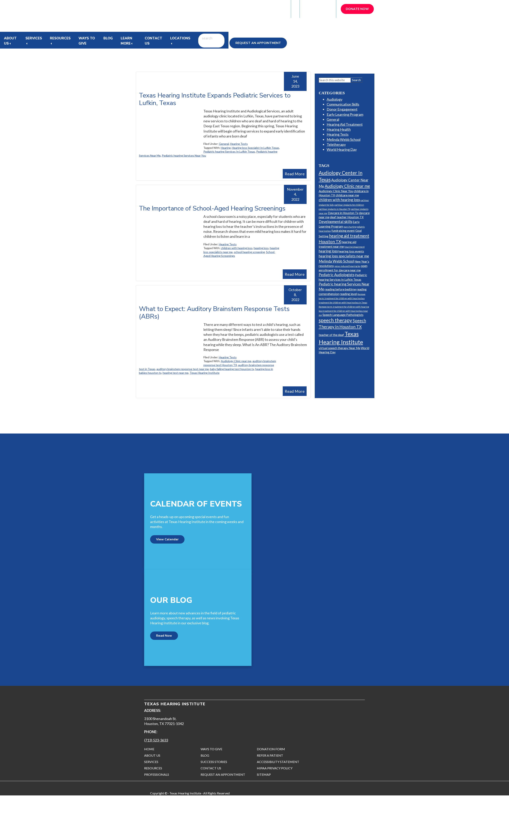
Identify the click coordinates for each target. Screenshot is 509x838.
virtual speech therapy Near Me (339, 348)
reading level (348, 294)
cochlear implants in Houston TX (334, 209)
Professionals (156, 774)
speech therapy (335, 320)
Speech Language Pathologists (342, 315)
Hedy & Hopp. (94, 830)
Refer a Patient (318, 9)
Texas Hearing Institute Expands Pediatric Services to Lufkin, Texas (214, 99)
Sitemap (264, 774)
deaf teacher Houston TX (347, 217)
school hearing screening (249, 252)
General (224, 143)
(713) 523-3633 (156, 740)
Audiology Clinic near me (236, 361)
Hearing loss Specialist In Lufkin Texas (255, 147)
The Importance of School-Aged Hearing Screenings (212, 208)
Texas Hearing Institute (205, 372)
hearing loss (261, 248)
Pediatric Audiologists (336, 275)
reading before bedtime (340, 289)
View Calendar (167, 539)
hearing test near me (175, 372)
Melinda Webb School (343, 139)
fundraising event (343, 230)
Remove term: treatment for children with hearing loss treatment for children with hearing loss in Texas (343, 298)
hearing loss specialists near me (344, 256)
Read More (295, 173)
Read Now (164, 635)
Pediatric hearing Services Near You (184, 155)
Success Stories (214, 762)
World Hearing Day (342, 149)
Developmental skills (335, 221)
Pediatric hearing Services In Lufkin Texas (229, 151)
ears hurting (350, 226)
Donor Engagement (342, 109)
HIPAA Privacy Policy (274, 768)
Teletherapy (336, 144)
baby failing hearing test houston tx (232, 369)
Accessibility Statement (278, 762)
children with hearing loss (237, 248)
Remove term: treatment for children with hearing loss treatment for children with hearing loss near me (344, 310)
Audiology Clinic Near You (336, 191)
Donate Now (357, 9)
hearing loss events (351, 251)
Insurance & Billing (269, 9)
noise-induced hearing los (347, 266)
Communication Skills (343, 104)
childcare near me (347, 195)
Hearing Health (339, 129)
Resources (60, 38)
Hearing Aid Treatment (345, 124)
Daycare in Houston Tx (343, 213)
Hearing (226, 147)
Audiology (334, 99)
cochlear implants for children (349, 205)
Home (149, 749)
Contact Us (153, 41)
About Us (152, 755)
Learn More (126, 41)
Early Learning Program (345, 114)
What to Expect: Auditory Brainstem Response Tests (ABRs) (214, 313)
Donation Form (271, 749)
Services (33, 38)
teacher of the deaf (331, 335)
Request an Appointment (258, 43)
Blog (108, 38)
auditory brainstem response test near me (182, 369)
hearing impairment (354, 247)
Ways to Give (87, 41)
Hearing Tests (239, 143)
